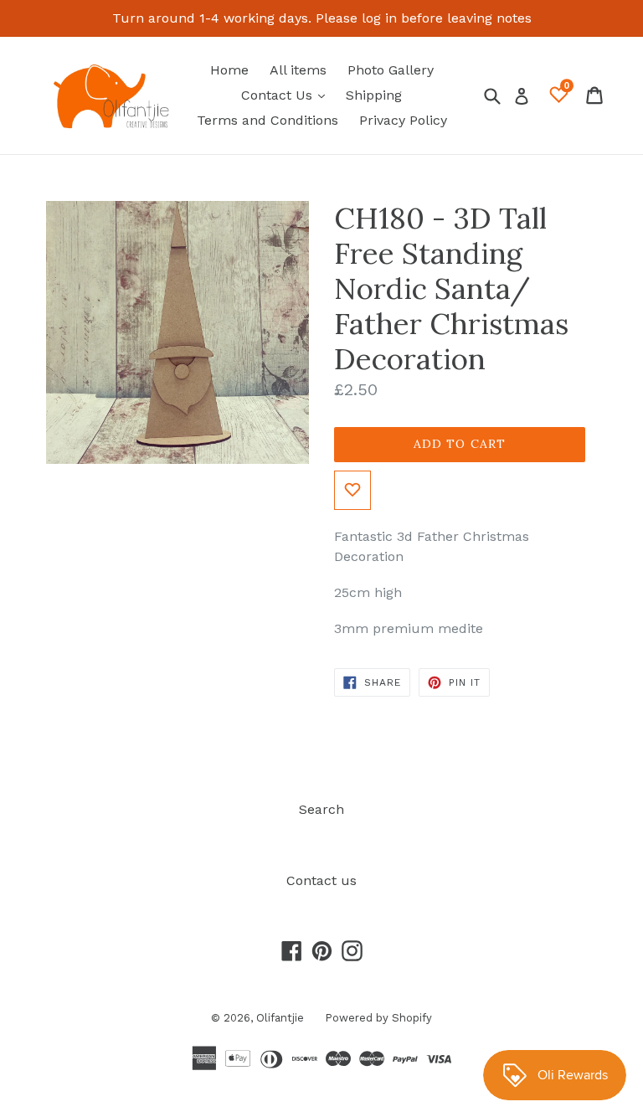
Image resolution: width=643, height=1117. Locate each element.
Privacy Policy (403, 120)
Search (321, 809)
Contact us (321, 880)
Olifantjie (280, 1017)
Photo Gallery (390, 70)
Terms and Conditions (267, 120)
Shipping (374, 95)
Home (229, 70)
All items (298, 70)
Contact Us (287, 94)
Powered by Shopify (378, 1017)
